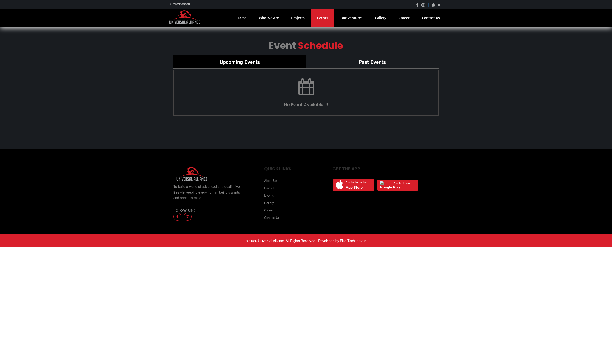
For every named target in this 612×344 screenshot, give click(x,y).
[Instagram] (188, 217)
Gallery (380, 18)
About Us (270, 180)
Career (404, 18)
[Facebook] (417, 5)
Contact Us (272, 217)
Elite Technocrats (353, 240)
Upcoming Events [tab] (240, 61)
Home (241, 18)
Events (322, 18)
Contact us (431, 18)
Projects (298, 18)
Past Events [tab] (372, 61)
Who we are (269, 18)
